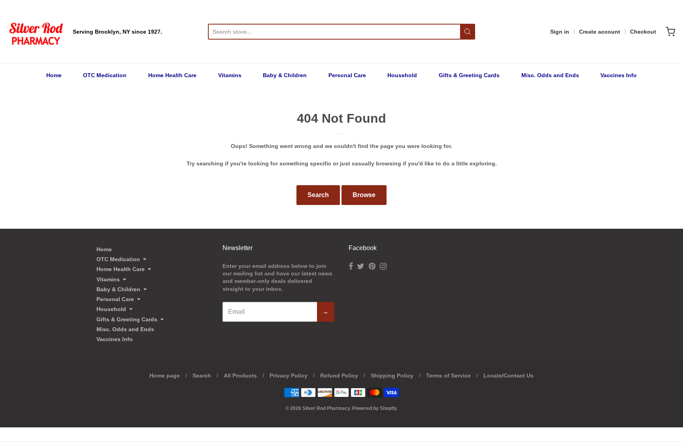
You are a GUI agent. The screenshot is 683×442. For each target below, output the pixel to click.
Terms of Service (448, 375)
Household (402, 75)
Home (54, 75)
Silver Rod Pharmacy (326, 408)
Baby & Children (285, 75)
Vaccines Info (618, 75)
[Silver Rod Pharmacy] (35, 31)
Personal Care (347, 75)
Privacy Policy (289, 375)
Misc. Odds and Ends (550, 75)
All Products (240, 375)
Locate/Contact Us (508, 375)
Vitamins (230, 75)
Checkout (643, 31)
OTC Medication (104, 75)
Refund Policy (339, 375)
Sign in (559, 31)
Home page (164, 375)
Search (318, 195)
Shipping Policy (392, 375)
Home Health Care (172, 75)
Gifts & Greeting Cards (469, 75)
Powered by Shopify (374, 408)
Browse (364, 195)
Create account (599, 31)
